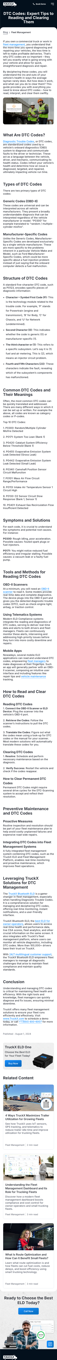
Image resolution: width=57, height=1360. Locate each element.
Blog (5, 32)
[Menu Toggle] (52, 4)
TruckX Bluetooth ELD (21, 893)
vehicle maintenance (33, 676)
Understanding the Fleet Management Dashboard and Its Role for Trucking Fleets (26, 1188)
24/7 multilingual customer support (30, 954)
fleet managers (37, 661)
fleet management (14, 44)
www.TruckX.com (13, 1018)
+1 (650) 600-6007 (30, 1021)
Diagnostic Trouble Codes (18, 141)
